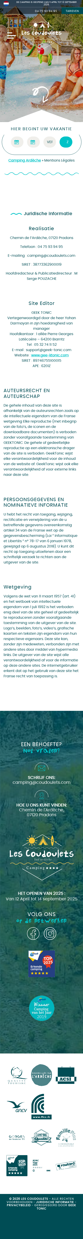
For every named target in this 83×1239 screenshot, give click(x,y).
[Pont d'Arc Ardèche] (16, 1137)
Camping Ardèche (24, 160)
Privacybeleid (19, 1205)
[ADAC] (41, 1165)
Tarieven (72, 11)
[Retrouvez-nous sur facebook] (33, 933)
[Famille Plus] (66, 1137)
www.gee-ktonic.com (50, 355)
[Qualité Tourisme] (16, 1075)
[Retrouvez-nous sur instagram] (50, 933)
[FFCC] (41, 1106)
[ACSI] (66, 1075)
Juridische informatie (55, 1202)
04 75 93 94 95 (46, 11)
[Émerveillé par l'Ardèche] (41, 1075)
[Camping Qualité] (41, 1137)
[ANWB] (16, 1165)
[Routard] (66, 1166)
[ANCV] (16, 1107)
